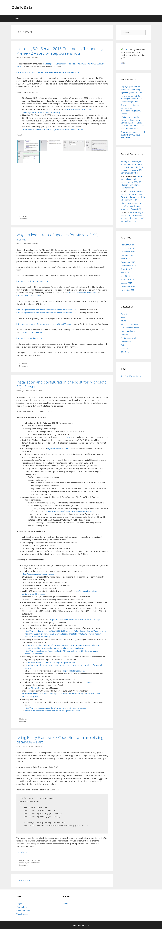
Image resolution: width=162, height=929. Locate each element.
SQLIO (66, 448)
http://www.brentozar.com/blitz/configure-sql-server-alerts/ (51, 662)
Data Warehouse (128, 331)
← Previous (21, 880)
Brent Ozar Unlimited (32, 332)
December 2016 (128, 251)
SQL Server (23, 216)
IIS (129, 376)
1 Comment (23, 366)
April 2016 (125, 258)
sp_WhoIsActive (35, 688)
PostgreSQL (126, 341)
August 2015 (126, 269)
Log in (19, 903)
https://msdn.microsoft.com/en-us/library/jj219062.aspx (69, 511)
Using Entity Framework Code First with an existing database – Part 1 (59, 740)
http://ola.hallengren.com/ (74, 670)
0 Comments (23, 219)
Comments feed (23, 910)
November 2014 (128, 290)
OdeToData (22, 7)
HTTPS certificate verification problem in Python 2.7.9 (131, 206)
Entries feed (21, 907)
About (16, 18)
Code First (22, 863)
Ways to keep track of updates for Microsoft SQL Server (58, 237)
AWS (123, 317)
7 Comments (23, 721)
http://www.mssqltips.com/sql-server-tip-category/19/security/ (53, 710)
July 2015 (125, 272)
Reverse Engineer (33, 863)
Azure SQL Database (130, 324)
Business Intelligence (130, 327)
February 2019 (127, 248)
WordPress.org (23, 914)
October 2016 (127, 255)
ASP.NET (124, 313)
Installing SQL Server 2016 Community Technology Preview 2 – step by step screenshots (59, 51)
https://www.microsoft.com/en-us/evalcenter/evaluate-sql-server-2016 (47, 72)
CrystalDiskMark (54, 448)
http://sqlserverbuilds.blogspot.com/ (32, 281)
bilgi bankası (126, 203)
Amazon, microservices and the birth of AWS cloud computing (133, 135)
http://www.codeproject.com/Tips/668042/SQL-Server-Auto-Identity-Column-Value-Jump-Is (65, 631)
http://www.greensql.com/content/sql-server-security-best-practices (55, 708)
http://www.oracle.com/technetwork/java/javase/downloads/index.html (53, 129)
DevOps (124, 334)
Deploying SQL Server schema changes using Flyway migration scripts (131, 89)
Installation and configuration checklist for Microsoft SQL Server (61, 384)
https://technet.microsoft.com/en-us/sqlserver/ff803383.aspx (43, 324)
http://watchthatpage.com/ (28, 295)
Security (124, 348)
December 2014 (128, 286)
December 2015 (128, 262)
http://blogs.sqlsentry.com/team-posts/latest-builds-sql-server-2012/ (47, 309)
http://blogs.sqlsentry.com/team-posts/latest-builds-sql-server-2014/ (47, 312)
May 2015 (125, 276)
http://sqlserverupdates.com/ (29, 338)
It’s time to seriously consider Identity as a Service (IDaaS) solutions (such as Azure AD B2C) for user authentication (132, 123)
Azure (123, 320)
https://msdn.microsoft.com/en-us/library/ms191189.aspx (75, 619)
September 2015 (128, 265)
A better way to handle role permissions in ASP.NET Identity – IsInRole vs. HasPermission (132, 182)
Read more (23, 852)
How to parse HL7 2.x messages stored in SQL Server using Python (131, 99)
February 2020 (127, 244)
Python (124, 345)
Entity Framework (25, 860)
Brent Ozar (88, 682)
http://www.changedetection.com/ (82, 292)
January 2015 (126, 283)
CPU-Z (67, 437)
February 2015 (127, 279)
